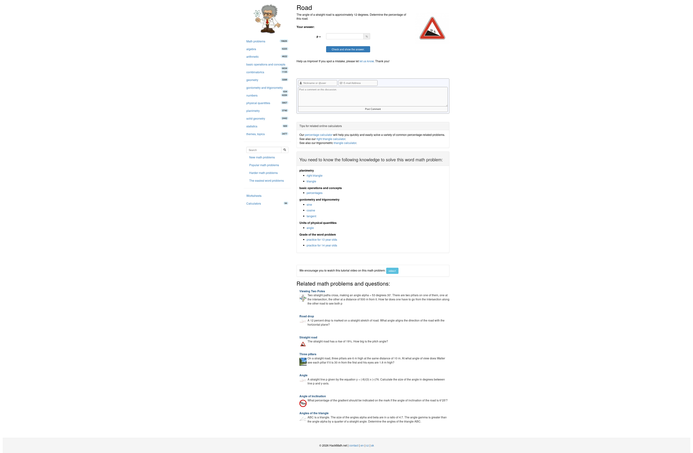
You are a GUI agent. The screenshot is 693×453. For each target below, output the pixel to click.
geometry (266, 80)
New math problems (262, 157)
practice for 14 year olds (322, 245)
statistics (266, 126)
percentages (314, 193)
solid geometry (266, 118)
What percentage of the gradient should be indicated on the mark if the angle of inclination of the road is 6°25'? (373, 398)
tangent (311, 216)
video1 (392, 271)
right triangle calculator (330, 139)
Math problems (266, 41)
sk (372, 445)
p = (319, 36)
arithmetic (266, 56)
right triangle (314, 175)
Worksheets (253, 196)
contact (353, 445)
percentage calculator (318, 135)
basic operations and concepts (266, 65)
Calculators (266, 203)
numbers (266, 95)
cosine (311, 210)
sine (309, 204)
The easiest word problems (266, 180)
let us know (366, 61)
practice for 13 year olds (322, 239)
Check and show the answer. (348, 49)
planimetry (266, 111)
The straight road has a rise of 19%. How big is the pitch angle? (343, 339)
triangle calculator (345, 143)
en (362, 445)
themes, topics (266, 134)
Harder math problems (263, 173)
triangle (311, 181)
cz (367, 445)
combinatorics (266, 72)
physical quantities (266, 103)
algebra (266, 49)
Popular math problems (264, 165)
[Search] (284, 150)
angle (310, 228)
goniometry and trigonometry (266, 89)
